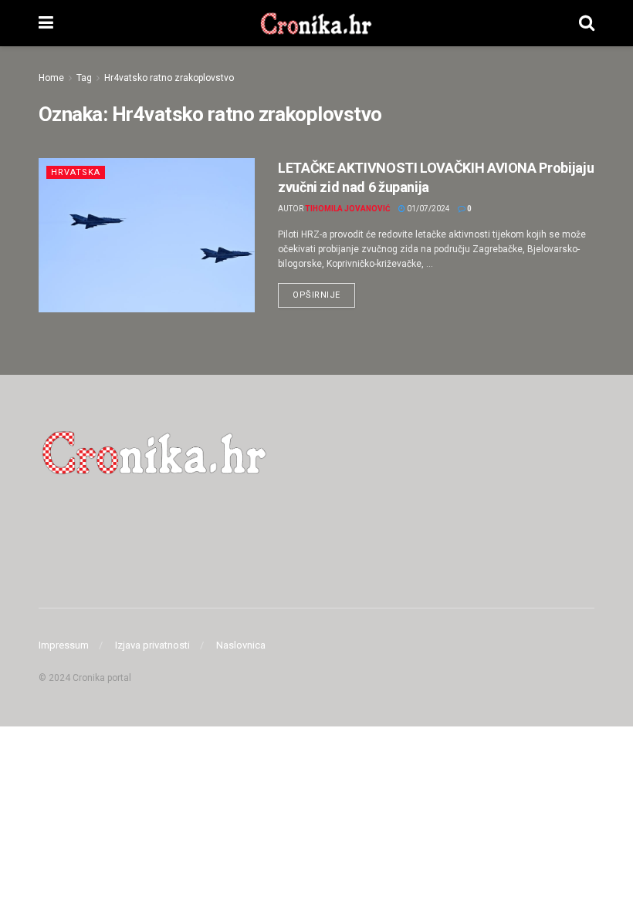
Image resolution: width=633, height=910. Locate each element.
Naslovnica (241, 645)
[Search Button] (586, 23)
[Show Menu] (46, 23)
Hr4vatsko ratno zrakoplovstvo (169, 77)
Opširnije (324, 291)
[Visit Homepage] (316, 23)
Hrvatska (75, 172)
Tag (84, 77)
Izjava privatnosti (152, 645)
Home (51, 77)
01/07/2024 (427, 208)
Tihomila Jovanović (348, 208)
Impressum (64, 645)
